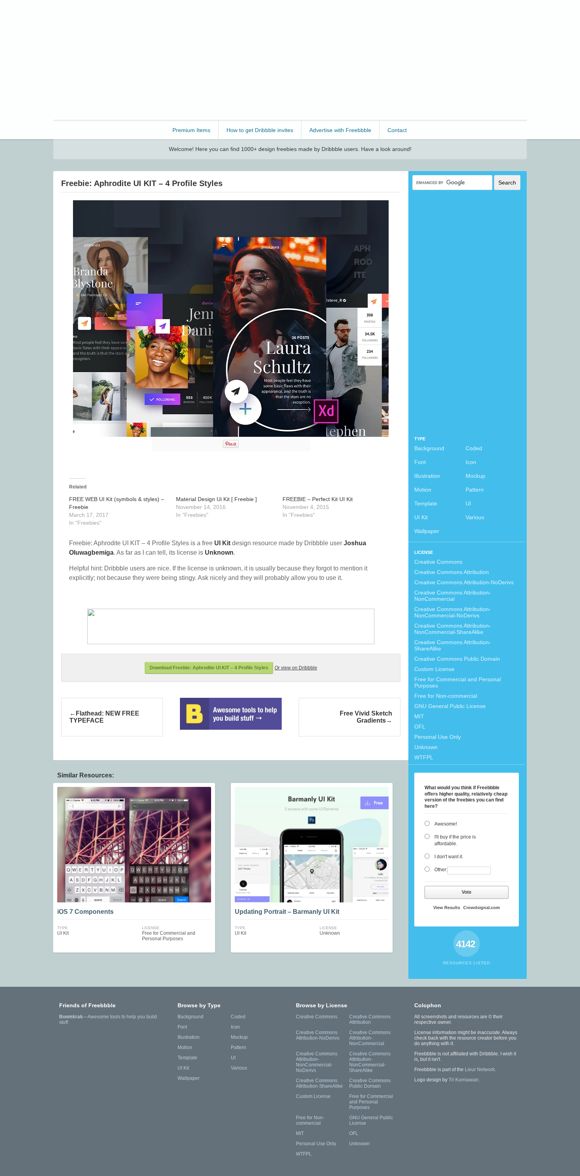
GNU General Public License (450, 706)
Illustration (427, 476)
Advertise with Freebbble (340, 130)
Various (475, 517)
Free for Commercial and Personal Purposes (457, 682)
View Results (446, 907)
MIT (419, 716)
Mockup (475, 476)
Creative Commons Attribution (451, 572)
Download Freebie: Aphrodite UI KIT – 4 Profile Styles (209, 668)
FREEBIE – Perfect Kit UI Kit (318, 499)
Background (429, 448)
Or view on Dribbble (296, 668)
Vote (466, 892)
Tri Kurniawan (464, 1080)
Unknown (426, 747)
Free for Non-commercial (445, 696)
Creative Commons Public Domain (457, 659)
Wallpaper (426, 531)
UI (468, 503)
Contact (397, 130)
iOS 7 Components (85, 911)
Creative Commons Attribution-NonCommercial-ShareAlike (452, 628)
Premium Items (191, 130)
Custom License (434, 669)
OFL (419, 726)
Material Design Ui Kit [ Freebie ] (216, 499)
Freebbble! (96, 16)
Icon (471, 462)
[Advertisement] (383, 59)
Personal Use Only (437, 737)
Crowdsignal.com (481, 907)
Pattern (475, 489)
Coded (474, 448)
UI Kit (421, 517)
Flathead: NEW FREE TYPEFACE (104, 717)
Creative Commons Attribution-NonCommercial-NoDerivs (452, 612)
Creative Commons (438, 562)
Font (420, 462)
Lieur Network (480, 1069)
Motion (422, 489)
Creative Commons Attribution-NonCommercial (452, 595)
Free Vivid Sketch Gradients (366, 717)
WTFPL (423, 757)
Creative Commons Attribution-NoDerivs (464, 582)
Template (425, 503)
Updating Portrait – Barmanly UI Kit (287, 911)
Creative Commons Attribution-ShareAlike (452, 645)
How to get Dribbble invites (259, 130)
